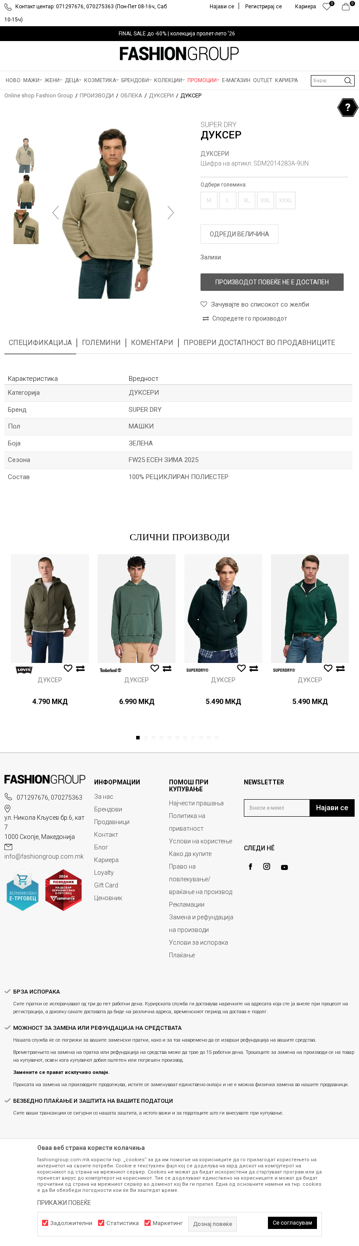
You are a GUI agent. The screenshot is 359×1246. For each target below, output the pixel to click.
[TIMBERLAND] (111, 670)
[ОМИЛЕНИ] (327, 9)
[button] (333, 80)
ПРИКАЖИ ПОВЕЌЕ (64, 1202)
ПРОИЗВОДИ (97, 95)
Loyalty (104, 872)
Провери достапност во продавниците (259, 342)
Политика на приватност (187, 822)
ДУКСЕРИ (161, 95)
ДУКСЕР (50, 679)
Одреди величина (239, 234)
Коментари (152, 342)
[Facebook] (250, 866)
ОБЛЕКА (131, 95)
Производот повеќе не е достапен (272, 282)
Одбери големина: (224, 185)
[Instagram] (266, 866)
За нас (103, 796)
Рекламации (186, 904)
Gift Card (106, 885)
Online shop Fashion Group (38, 95)
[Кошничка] (348, 9)
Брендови (108, 809)
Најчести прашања (196, 803)
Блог (101, 847)
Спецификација (40, 342)
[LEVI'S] (24, 670)
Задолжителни (71, 1223)
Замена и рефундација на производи (201, 923)
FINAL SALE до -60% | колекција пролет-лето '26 (177, 34)
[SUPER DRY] (197, 670)
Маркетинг (168, 1223)
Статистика (122, 1223)
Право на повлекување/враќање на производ (200, 879)
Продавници (112, 821)
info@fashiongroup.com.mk (44, 856)
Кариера (106, 859)
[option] (179, 33)
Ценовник (108, 897)
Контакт (106, 834)
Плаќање (182, 955)
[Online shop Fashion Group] (179, 54)
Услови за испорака (198, 942)
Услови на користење (200, 841)
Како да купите (190, 853)
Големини (101, 342)
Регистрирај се (263, 6)
